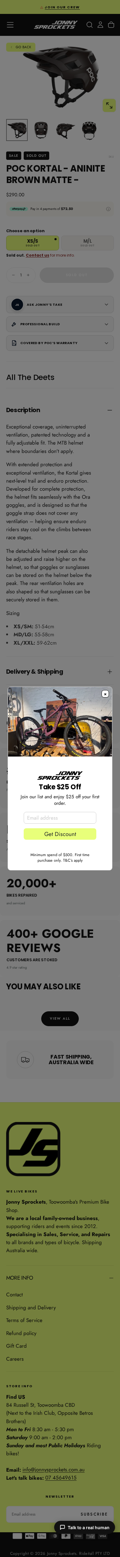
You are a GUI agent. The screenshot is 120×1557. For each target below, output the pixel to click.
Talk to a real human (89, 1527)
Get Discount (60, 834)
